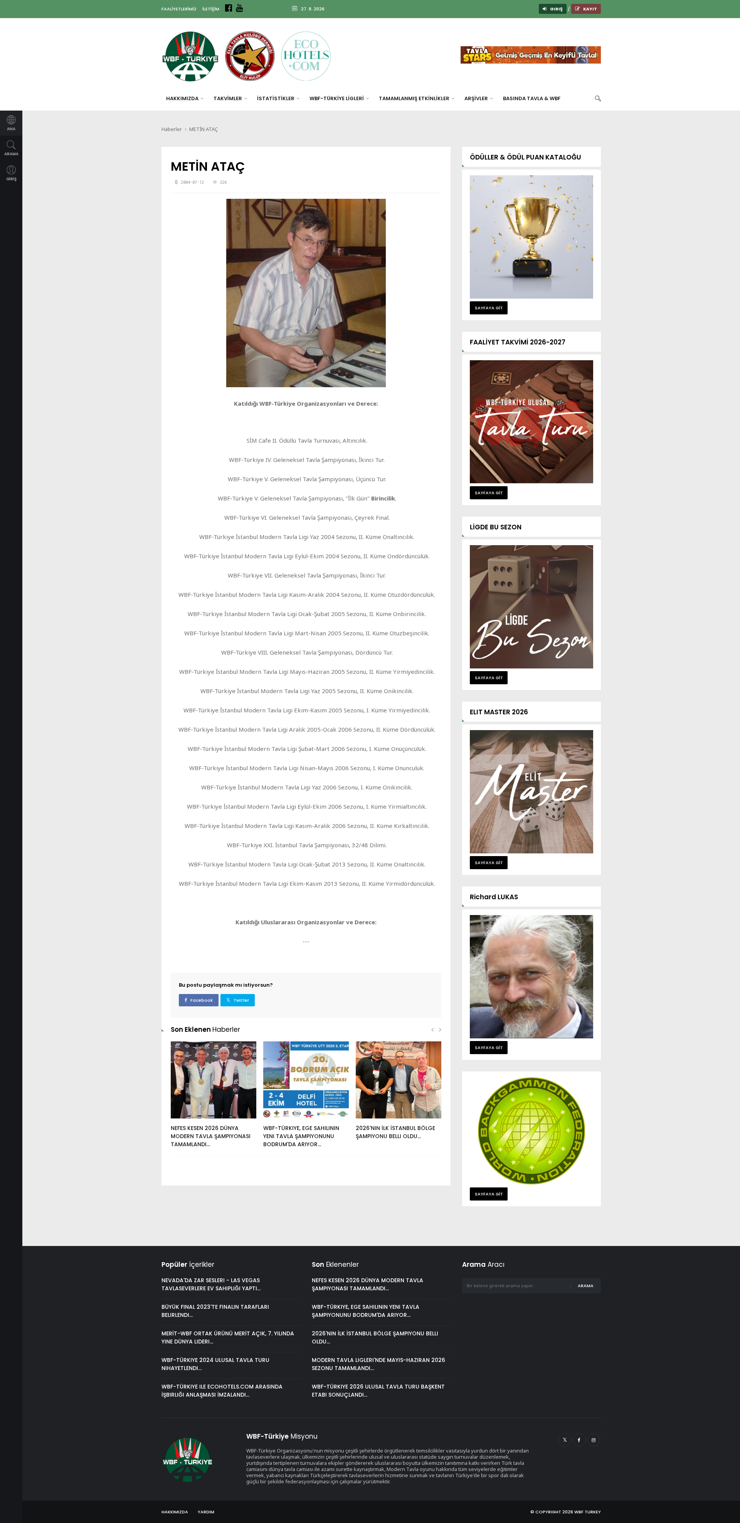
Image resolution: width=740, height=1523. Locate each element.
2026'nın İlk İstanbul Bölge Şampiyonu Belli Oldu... (395, 1132)
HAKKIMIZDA (183, 98)
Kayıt (589, 9)
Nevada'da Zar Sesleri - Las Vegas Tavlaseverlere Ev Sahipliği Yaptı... (211, 1284)
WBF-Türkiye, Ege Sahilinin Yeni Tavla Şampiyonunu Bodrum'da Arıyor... (301, 1136)
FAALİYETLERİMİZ (179, 9)
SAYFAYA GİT (489, 308)
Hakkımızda (174, 1512)
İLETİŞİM (210, 9)
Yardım (206, 1512)
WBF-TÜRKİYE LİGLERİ (337, 98)
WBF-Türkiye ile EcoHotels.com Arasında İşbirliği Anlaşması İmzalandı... (222, 1391)
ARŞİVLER (476, 98)
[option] (213, 1098)
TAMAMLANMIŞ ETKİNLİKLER (415, 98)
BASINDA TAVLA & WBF (531, 98)
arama (586, 1286)
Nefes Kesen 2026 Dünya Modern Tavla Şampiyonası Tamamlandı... (211, 1136)
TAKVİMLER (228, 98)
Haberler (171, 129)
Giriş (556, 9)
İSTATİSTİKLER (276, 98)
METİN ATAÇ (203, 129)
